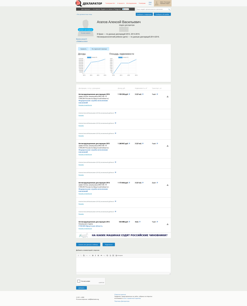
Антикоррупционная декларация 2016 (94, 94)
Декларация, (83, 88)
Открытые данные (120, 294)
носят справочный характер (132, 298)
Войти (161, 2)
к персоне (96, 250)
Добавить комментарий (87, 250)
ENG (150, 2)
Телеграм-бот (110, 3)
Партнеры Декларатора (121, 301)
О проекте (120, 3)
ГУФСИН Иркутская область (91, 226)
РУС (150, 4)
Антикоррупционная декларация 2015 (94, 143)
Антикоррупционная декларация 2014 (94, 183)
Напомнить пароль (165, 3)
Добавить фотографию (85, 30)
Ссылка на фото (85, 33)
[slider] (79, 79)
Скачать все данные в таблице (88, 244)
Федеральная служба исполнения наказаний (93, 102)
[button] (78, 255)
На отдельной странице (99, 49)
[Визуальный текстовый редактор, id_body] (123, 265)
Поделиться (109, 244)
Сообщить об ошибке (162, 14)
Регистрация (167, 2)
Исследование (131, 3)
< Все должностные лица (84, 14)
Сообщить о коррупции (144, 14)
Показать (81, 115)
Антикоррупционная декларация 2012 (94, 222)
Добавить (81, 288)
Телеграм (142, 3)
